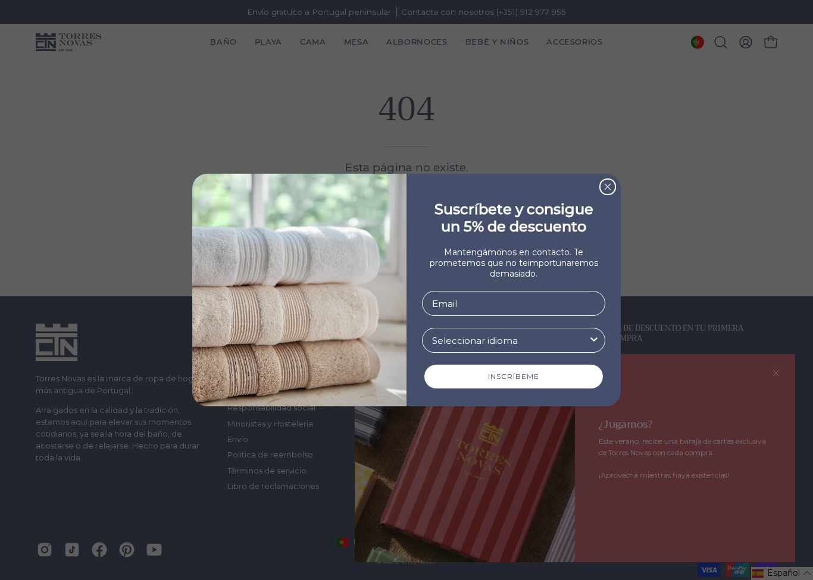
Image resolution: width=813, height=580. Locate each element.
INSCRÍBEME (513, 376)
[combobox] (510, 340)
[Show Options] (594, 340)
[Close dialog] (608, 187)
